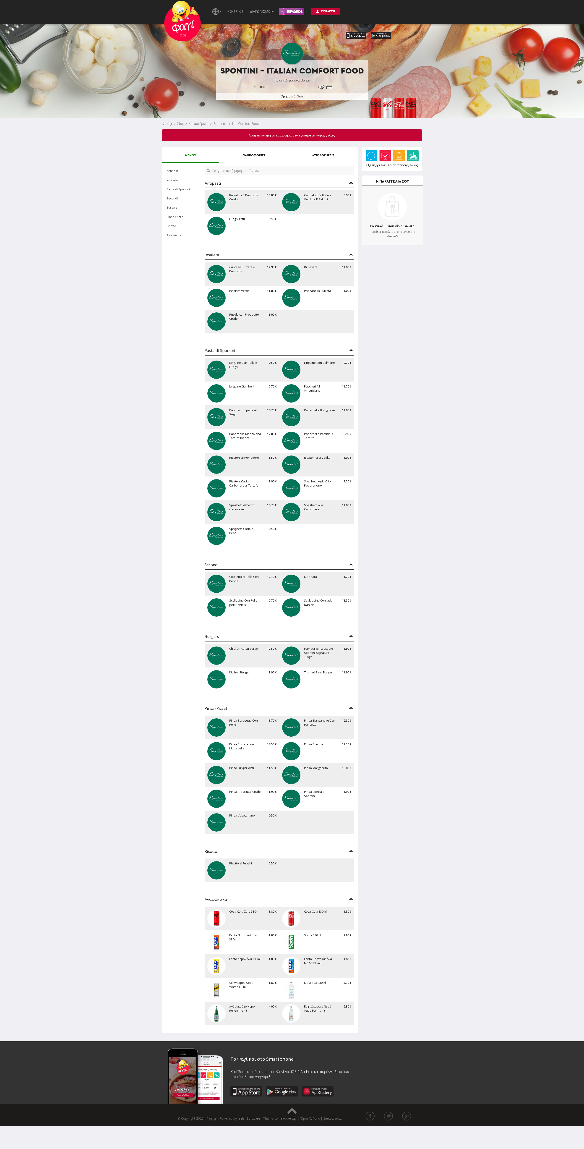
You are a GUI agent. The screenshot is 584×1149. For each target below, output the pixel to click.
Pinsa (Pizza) (175, 217)
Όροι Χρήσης (310, 1118)
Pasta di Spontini (178, 189)
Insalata (172, 180)
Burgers (172, 207)
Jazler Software (249, 1118)
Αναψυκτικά (175, 235)
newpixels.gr (288, 1118)
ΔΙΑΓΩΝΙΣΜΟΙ (260, 11)
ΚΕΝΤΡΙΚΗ (235, 11)
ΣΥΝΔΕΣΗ (328, 11)
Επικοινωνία (332, 1118)
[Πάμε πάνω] (292, 1111)
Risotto (171, 226)
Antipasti (173, 171)
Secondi (172, 198)
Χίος (180, 123)
